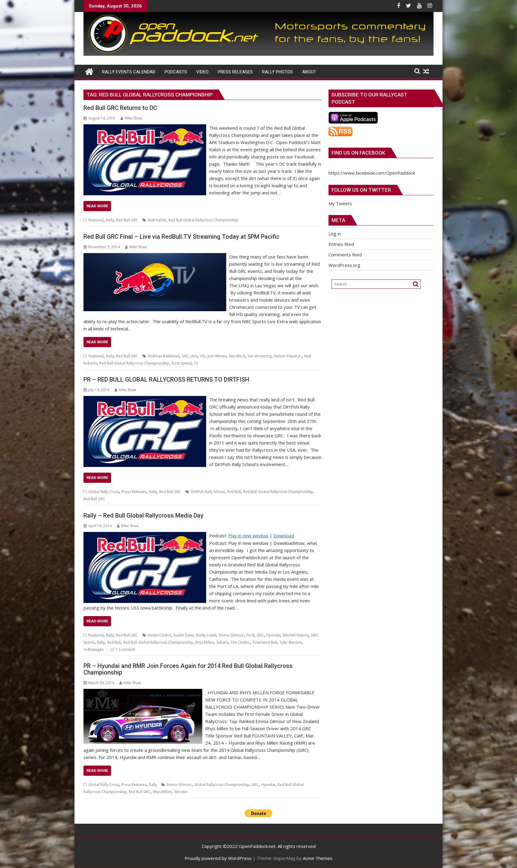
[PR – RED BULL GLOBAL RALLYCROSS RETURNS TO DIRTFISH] (144, 400)
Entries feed (341, 244)
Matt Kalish (157, 220)
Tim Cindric (240, 642)
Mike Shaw (133, 118)
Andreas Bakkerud (163, 356)
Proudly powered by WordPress (218, 858)
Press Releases (134, 491)
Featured (96, 220)
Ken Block (237, 356)
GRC (260, 635)
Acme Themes (317, 858)
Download (283, 536)
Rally (110, 220)
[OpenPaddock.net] (258, 54)
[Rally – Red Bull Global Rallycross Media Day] (144, 536)
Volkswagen (93, 649)
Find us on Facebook (358, 153)
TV (196, 363)
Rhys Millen (204, 642)
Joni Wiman (217, 356)
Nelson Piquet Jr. (288, 356)
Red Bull (234, 491)
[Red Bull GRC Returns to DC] (144, 128)
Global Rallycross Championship (221, 784)
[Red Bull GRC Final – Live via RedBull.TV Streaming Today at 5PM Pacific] (154, 257)
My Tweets (340, 203)
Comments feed (345, 255)
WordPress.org (344, 265)
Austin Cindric (159, 635)
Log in (335, 234)
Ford (250, 635)
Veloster (181, 791)
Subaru (222, 642)
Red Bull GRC (127, 220)
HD (202, 356)
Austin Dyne (184, 635)
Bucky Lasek (206, 635)
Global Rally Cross (103, 491)
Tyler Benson (290, 642)
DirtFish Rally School (208, 491)
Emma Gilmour (231, 635)
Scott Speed (181, 363)
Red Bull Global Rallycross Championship (203, 220)
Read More (97, 206)
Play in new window (248, 536)
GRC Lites (189, 356)
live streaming (259, 356)
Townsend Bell (264, 642)
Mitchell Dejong (296, 635)
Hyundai (273, 635)
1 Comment (125, 649)
